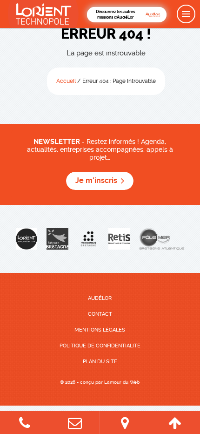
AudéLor (100, 298)
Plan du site (100, 362)
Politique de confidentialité (100, 346)
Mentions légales (99, 330)
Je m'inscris (96, 180)
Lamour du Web (122, 382)
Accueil (66, 81)
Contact (100, 314)
